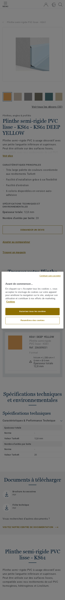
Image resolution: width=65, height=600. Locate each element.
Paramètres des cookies (33, 320)
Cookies (10, 302)
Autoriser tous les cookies (32, 311)
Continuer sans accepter (50, 276)
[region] (32, 300)
